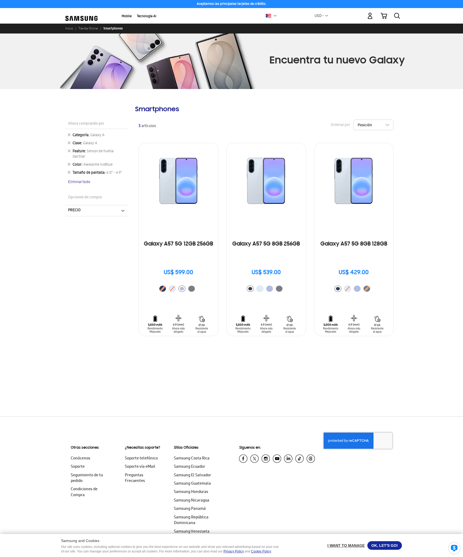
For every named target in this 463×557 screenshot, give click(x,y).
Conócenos (80, 458)
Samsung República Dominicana (191, 520)
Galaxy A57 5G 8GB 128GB (353, 244)
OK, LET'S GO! (384, 545)
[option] (181, 288)
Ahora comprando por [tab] (86, 124)
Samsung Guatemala (192, 484)
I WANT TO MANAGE (346, 545)
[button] (275, 16)
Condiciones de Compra (84, 492)
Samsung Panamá (190, 509)
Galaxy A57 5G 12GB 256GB (178, 244)
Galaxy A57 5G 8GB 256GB (266, 244)
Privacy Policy (233, 551)
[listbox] (178, 289)
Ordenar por (340, 125)
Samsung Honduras (191, 492)
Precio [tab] (74, 210)
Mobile (127, 16)
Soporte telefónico (141, 458)
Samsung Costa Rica (192, 458)
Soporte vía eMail (140, 467)
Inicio (69, 28)
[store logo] (81, 13)
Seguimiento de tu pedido (87, 478)
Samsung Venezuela (192, 532)
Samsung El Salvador (192, 475)
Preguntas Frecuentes (135, 478)
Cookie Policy (261, 551)
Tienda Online (88, 28)
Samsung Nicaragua (191, 500)
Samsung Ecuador (189, 467)
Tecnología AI (146, 16)
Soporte (78, 467)
